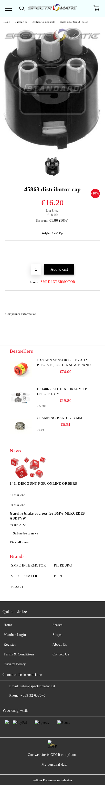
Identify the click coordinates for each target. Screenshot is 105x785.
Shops (57, 635)
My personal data (54, 764)
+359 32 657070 (33, 695)
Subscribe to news (25, 533)
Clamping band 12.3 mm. (60, 418)
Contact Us (60, 654)
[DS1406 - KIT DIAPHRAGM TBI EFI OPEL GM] (21, 398)
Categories (21, 22)
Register (10, 644)
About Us (59, 644)
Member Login (15, 635)
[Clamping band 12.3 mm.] (21, 427)
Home (6, 22)
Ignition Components (43, 22)
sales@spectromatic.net (37, 686)
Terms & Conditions (19, 654)
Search (57, 625)
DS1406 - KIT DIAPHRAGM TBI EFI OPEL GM (63, 391)
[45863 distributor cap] (52, 151)
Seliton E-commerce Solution (52, 780)
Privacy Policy (15, 664)
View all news (19, 542)
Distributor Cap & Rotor (74, 22)
